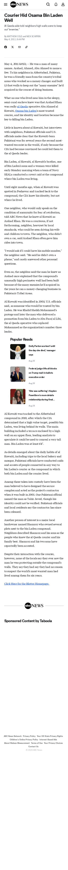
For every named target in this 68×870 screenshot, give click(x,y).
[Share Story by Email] (19, 47)
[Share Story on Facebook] (5, 47)
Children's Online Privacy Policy (24, 739)
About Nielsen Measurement (17, 743)
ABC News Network (13, 736)
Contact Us (33, 746)
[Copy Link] (26, 47)
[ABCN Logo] (19, 4)
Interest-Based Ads (48, 739)
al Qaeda (22, 106)
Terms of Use (37, 743)
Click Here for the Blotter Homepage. (26, 583)
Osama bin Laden (25, 110)
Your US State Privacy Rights (50, 736)
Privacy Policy (29, 736)
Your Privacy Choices (53, 743)
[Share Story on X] (12, 47)
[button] (6, 4)
